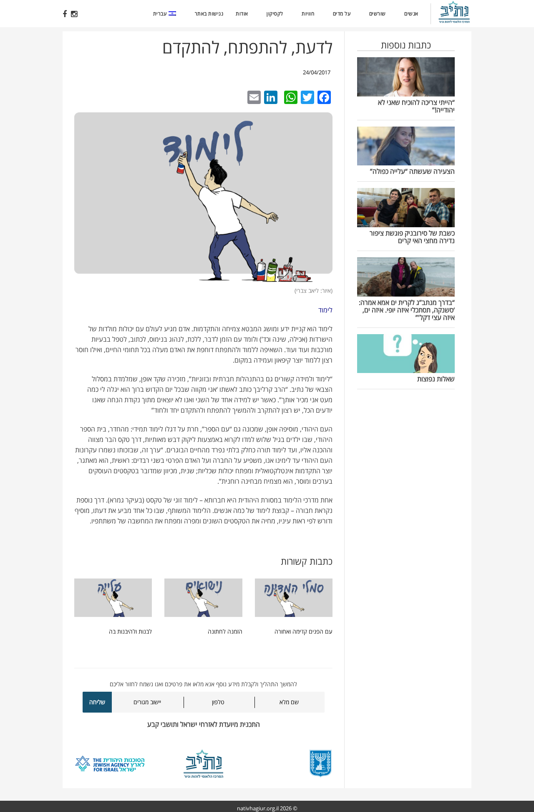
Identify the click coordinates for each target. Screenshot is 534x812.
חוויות (308, 13)
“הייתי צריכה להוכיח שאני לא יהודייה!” (416, 106)
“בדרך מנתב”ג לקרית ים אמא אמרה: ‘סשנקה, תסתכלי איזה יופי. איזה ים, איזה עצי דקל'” (407, 310)
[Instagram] (74, 14)
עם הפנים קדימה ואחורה (303, 631)
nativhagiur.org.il (258, 808)
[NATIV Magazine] (457, 13)
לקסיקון (275, 13)
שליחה (97, 702)
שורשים (377, 13)
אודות (242, 13)
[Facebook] (65, 14)
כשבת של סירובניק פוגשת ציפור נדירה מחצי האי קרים (412, 236)
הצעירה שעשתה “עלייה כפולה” (412, 171)
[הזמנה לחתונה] (203, 600)
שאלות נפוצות (436, 379)
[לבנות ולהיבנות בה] (113, 600)
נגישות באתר (209, 13)
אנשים (411, 13)
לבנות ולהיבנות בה (130, 631)
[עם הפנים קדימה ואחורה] (293, 600)
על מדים (342, 13)
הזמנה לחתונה (225, 631)
